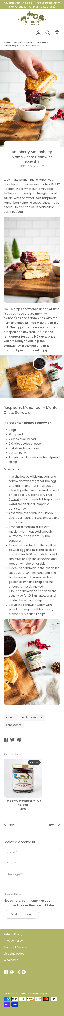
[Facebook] (6, 972)
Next (52, 825)
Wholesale (11, 960)
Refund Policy (13, 934)
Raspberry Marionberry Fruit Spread (34, 457)
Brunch (10, 717)
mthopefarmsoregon (35, 993)
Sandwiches (14, 725)
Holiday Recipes (32, 717)
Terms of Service (15, 947)
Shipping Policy (14, 954)
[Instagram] (18, 972)
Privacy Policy (13, 941)
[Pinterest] (24, 972)
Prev (11, 825)
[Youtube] (12, 972)
